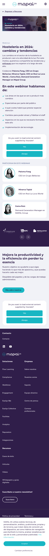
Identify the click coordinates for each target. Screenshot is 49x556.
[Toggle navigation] (3, 4)
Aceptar (24, 544)
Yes (24, 147)
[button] (22, 237)
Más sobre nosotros (13, 290)
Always (24, 154)
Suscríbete (10, 499)
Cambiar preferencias (24, 551)
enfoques (6, 64)
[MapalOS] (24, 4)
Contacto (6, 333)
